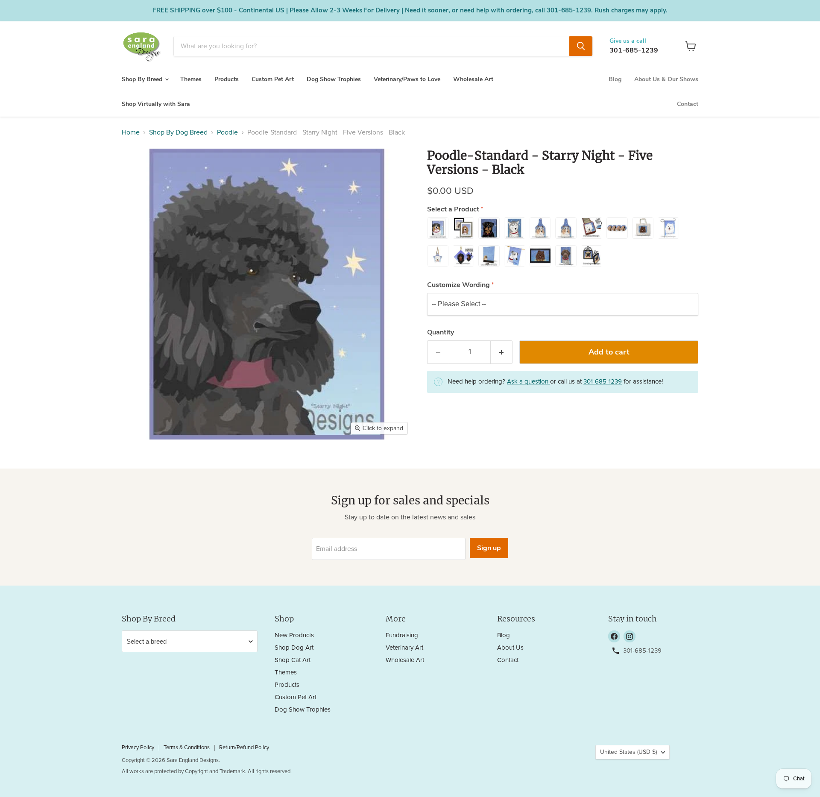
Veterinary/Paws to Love (407, 79)
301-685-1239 (633, 50)
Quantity (440, 332)
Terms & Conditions (187, 747)
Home (131, 132)
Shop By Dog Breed (178, 132)
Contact (687, 104)
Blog (615, 79)
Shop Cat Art (292, 660)
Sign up (489, 548)
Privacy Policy (138, 747)
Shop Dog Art (294, 648)
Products (226, 79)
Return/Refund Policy (244, 747)
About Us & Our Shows (666, 79)
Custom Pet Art (273, 79)
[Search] (580, 46)
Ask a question (528, 381)
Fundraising (402, 635)
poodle (227, 132)
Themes (191, 79)
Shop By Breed (143, 79)
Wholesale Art (473, 79)
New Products (294, 635)
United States (628, 752)
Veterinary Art (404, 648)
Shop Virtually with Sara (156, 104)
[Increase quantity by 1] (501, 352)
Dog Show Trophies (334, 79)
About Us (510, 648)
